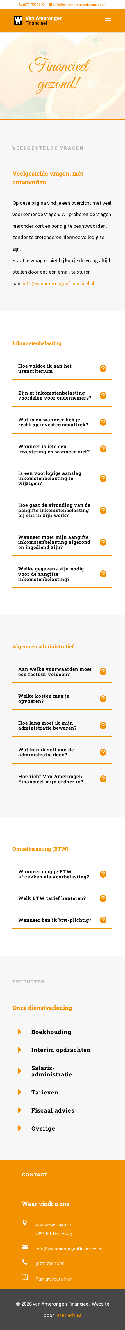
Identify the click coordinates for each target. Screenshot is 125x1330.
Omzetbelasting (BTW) (40, 848)
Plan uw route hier (53, 1279)
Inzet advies (68, 1315)
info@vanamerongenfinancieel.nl (58, 283)
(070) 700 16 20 (33, 4)
